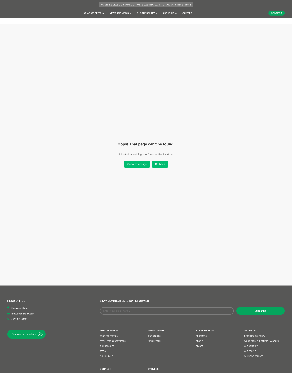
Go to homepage (137, 164)
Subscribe (260, 310)
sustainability (146, 13)
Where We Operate (253, 356)
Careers (153, 369)
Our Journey (251, 346)
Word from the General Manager (261, 341)
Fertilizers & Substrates (113, 341)
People (199, 341)
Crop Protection (109, 336)
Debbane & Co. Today (254, 336)
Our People (250, 351)
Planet (199, 346)
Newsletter (154, 341)
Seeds (103, 351)
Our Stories (154, 336)
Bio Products (107, 346)
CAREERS (187, 13)
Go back (160, 164)
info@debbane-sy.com (22, 313)
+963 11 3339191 (19, 319)
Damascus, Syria (19, 308)
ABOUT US (168, 13)
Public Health (107, 356)
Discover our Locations (24, 334)
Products (201, 336)
